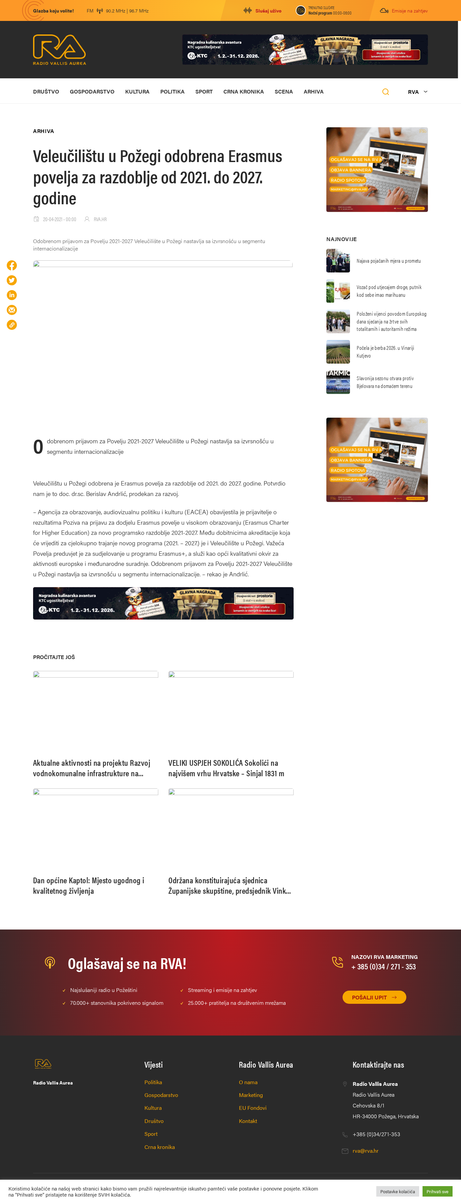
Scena (284, 91)
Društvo (46, 91)
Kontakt (248, 1121)
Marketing (251, 1095)
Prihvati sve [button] (438, 1191)
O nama (248, 1082)
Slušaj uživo (268, 10)
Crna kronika (243, 91)
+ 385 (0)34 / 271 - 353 (383, 966)
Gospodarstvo (92, 91)
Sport (204, 91)
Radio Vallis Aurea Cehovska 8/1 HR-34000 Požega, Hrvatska (386, 1100)
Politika (172, 91)
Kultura (137, 91)
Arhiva (314, 91)
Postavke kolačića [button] (397, 1191)
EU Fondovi (253, 1108)
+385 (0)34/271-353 (376, 1134)
